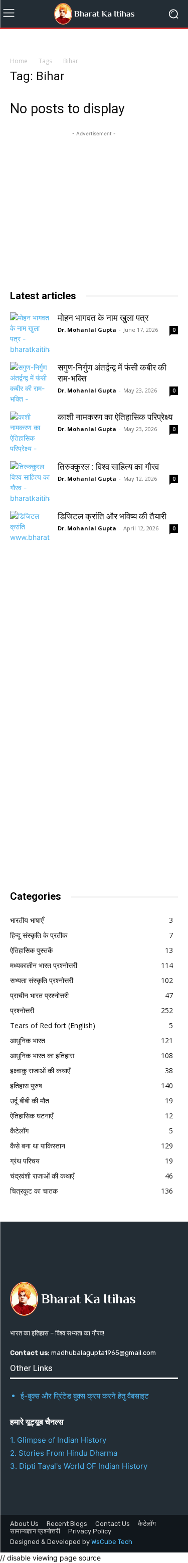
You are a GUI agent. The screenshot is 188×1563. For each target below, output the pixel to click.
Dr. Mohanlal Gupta (87, 329)
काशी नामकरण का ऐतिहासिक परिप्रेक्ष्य (115, 417)
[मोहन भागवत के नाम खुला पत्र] (30, 332)
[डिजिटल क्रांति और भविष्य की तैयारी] (30, 531)
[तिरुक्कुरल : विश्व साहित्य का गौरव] (30, 481)
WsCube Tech (111, 1541)
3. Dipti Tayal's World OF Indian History (78, 1466)
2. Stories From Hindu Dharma (63, 1453)
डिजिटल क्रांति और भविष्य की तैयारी (112, 516)
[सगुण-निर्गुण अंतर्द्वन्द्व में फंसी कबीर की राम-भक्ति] (30, 382)
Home (19, 61)
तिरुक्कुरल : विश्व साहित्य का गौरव (108, 467)
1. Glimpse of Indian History (58, 1440)
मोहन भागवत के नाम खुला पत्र (103, 318)
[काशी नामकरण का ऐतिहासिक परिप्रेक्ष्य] (30, 432)
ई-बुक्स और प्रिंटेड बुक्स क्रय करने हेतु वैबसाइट (85, 1396)
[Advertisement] (85, 717)
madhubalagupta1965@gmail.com (103, 1352)
